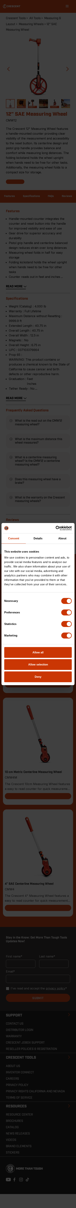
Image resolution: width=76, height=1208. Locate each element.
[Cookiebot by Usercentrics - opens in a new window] (55, 528)
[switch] (66, 612)
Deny (38, 676)
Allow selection (38, 664)
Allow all (38, 652)
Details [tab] (38, 538)
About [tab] (62, 538)
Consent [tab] (13, 538)
